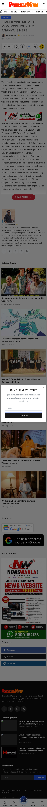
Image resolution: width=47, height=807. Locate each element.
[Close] (43, 388)
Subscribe (24, 415)
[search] (44, 4)
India (6, 12)
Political (39, 12)
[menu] (3, 4)
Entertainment (27, 12)
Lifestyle (14, 12)
